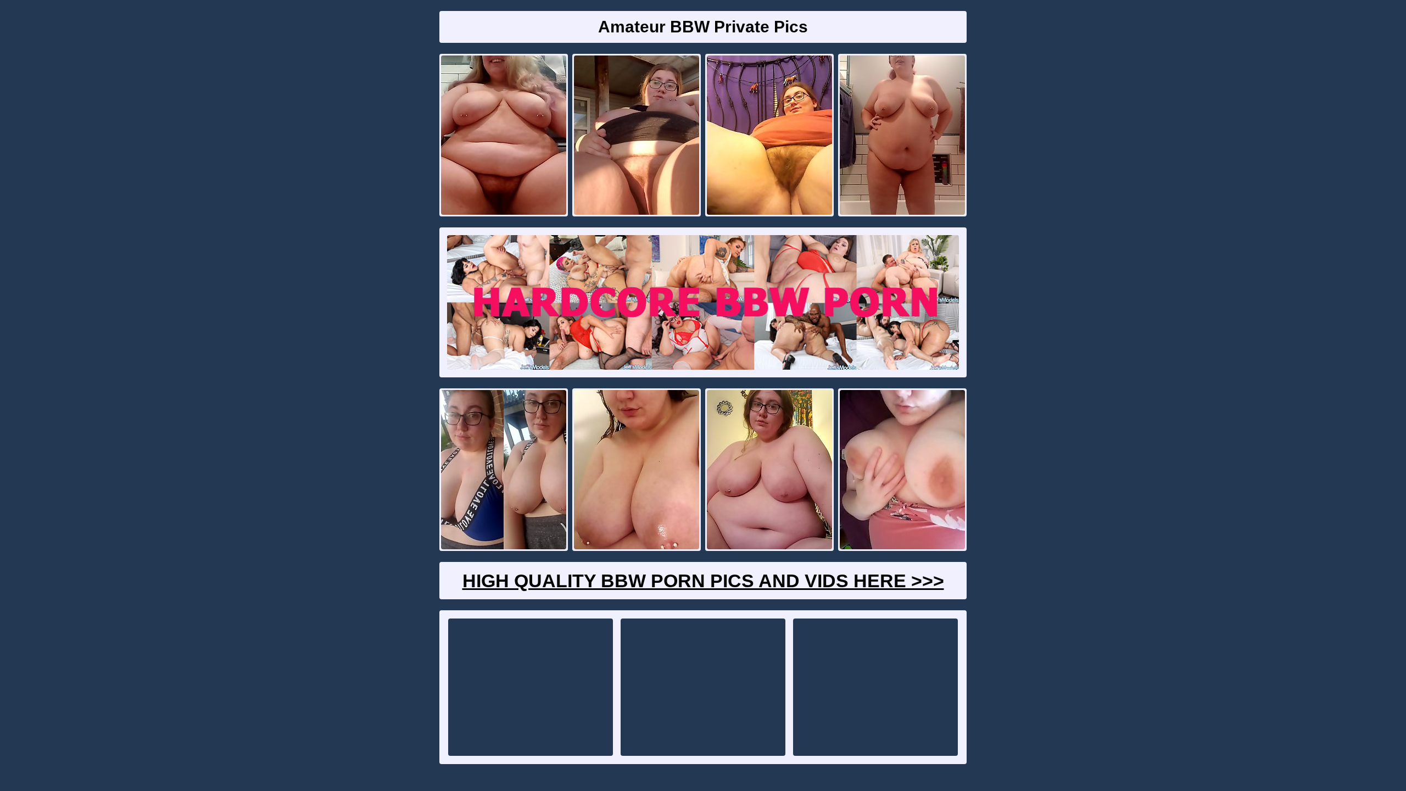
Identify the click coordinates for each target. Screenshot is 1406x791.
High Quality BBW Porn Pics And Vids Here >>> (703, 580)
